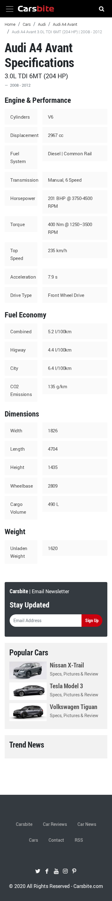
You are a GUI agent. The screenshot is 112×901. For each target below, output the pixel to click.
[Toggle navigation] (9, 9)
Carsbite (24, 824)
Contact (56, 840)
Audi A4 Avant (65, 24)
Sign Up (92, 620)
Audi (42, 24)
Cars (27, 24)
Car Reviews (55, 824)
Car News (86, 824)
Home (10, 24)
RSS (79, 840)
